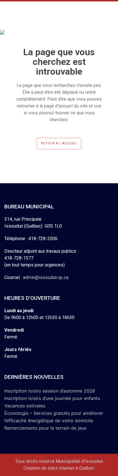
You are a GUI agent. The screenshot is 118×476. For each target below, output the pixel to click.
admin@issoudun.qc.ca (45, 277)
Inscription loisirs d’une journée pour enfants (52, 398)
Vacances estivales (24, 406)
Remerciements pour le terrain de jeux (45, 428)
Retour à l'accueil (59, 143)
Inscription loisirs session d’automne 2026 (49, 391)
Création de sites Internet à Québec (59, 468)
